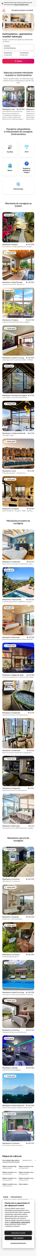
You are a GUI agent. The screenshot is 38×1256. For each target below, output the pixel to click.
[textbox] (10, 55)
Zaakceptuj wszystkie (18, 1233)
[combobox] (18, 48)
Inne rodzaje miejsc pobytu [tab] (11, 1160)
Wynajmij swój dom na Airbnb (22, 10)
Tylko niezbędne (18, 1238)
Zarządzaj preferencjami (18, 1243)
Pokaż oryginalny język (21, 4)
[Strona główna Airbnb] (3, 10)
